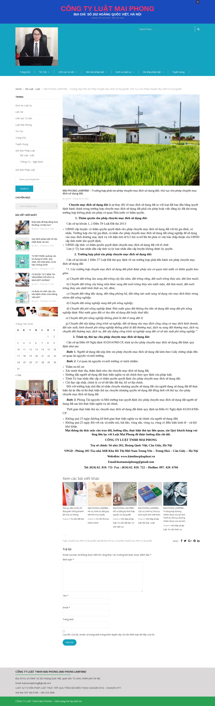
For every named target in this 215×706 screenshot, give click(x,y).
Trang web (68, 619)
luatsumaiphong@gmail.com (36, 683)
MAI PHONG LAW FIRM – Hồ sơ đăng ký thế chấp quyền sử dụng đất (124, 511)
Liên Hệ (19, 111)
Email (66, 607)
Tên (65, 595)
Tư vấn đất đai (77, 518)
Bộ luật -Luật (27, 155)
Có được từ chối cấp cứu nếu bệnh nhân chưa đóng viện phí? (44, 294)
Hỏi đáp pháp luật (152, 71)
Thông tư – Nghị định (31, 161)
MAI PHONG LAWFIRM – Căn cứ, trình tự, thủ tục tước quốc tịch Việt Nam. (149, 511)
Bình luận (68, 559)
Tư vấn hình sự (175, 529)
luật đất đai (102, 540)
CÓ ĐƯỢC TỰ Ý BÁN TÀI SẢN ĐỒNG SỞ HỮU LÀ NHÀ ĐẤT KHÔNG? (43, 277)
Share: (176, 541)
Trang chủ (25, 71)
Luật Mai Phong (23, 124)
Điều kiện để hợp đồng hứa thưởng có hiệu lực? (45, 223)
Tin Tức (43, 71)
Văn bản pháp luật (95, 71)
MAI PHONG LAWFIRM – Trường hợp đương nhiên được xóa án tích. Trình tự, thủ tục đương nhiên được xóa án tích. (174, 514)
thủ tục (111, 540)
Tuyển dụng (178, 71)
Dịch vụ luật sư (123, 71)
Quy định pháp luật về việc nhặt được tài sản (44, 240)
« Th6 (18, 375)
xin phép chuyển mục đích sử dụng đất (133, 540)
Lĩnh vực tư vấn (66, 71)
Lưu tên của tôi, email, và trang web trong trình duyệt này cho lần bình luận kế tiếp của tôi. (109, 634)
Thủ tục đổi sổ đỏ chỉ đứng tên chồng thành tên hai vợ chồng (73, 511)
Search (24, 188)
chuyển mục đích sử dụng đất (82, 540)
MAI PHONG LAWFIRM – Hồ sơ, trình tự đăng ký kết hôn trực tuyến (99, 511)
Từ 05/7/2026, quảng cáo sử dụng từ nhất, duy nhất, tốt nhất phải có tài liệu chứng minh (44, 260)
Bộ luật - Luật (149, 522)
